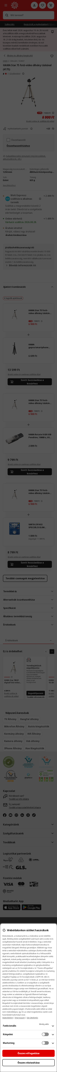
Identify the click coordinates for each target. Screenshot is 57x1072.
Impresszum (20, 1018)
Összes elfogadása (28, 1053)
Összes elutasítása (29, 1062)
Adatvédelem (7, 1018)
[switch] (45, 1034)
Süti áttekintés (32, 1018)
